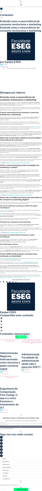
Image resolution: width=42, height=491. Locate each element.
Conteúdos (6, 15)
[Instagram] (0, 282)
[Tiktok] (13, 282)
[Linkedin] (3, 282)
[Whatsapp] (16, 282)
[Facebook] (6, 282)
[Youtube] (9, 282)
